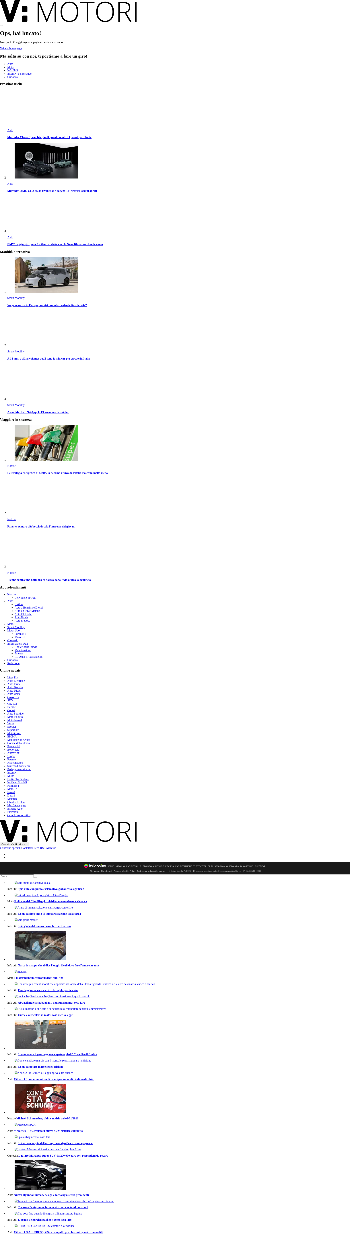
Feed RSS (39, 847)
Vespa (10, 723)
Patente (19, 653)
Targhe (11, 756)
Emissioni (13, 811)
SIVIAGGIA (219, 866)
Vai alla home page (11, 48)
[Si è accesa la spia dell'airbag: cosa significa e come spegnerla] (178, 1137)
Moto (10, 67)
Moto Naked (14, 720)
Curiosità (12, 77)
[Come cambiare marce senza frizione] (178, 1060)
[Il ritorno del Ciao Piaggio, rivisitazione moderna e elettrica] (178, 895)
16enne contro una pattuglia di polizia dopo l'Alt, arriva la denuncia (49, 579)
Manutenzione (23, 650)
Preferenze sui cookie (147, 871)
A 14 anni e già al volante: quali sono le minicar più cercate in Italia (48, 358)
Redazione (13, 663)
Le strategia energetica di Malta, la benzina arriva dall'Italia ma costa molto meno (57, 472)
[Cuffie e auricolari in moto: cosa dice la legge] (178, 1009)
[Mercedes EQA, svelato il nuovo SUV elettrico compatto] (178, 1124)
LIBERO (110, 866)
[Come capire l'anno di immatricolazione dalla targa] (178, 907)
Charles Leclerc (16, 802)
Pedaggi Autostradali (19, 769)
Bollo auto (13, 749)
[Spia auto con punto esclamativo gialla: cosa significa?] (178, 882)
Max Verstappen (16, 805)
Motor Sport (14, 630)
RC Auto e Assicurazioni (29, 656)
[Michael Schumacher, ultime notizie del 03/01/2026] (178, 1099)
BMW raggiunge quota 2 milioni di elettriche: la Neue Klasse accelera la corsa (55, 244)
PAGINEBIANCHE (183, 866)
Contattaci (27, 847)
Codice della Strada (26, 646)
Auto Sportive (15, 713)
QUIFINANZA (232, 866)
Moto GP (20, 637)
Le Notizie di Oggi (25, 597)
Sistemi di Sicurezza (18, 766)
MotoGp (12, 788)
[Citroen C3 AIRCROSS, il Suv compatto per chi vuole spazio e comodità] (178, 1226)
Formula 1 (20, 633)
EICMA (12, 736)
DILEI (210, 866)
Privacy (117, 871)
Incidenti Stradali (17, 782)
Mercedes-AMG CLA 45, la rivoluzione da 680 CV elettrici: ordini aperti (52, 190)
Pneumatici (13, 746)
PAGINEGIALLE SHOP (153, 866)
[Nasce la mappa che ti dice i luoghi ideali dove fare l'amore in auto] (178, 946)
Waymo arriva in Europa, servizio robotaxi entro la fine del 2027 (47, 305)
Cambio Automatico (18, 815)
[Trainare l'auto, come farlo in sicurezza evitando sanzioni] (178, 1201)
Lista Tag (12, 677)
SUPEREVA (260, 866)
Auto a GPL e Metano (27, 610)
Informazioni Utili (17, 643)
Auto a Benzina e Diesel (29, 607)
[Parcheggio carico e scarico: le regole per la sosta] (178, 984)
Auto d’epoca (22, 620)
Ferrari (11, 792)
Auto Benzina (15, 687)
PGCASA (169, 866)
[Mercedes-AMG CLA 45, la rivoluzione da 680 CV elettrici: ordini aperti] (178, 161)
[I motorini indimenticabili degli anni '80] (178, 971)
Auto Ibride (21, 617)
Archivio (51, 847)
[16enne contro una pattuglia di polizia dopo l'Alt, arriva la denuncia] (178, 550)
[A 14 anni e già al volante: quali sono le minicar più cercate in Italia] (178, 329)
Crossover (13, 697)
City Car (12, 703)
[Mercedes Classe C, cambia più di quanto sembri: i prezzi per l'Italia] (178, 107)
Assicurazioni (15, 762)
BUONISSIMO (246, 866)
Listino (19, 604)
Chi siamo (95, 871)
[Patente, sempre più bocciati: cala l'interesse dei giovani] (178, 496)
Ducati (11, 795)
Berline (11, 707)
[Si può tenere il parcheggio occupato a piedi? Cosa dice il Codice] (178, 1035)
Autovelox (13, 752)
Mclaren (12, 798)
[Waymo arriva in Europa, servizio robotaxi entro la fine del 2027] (178, 275)
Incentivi (12, 772)
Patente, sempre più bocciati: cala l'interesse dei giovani (41, 526)
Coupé (11, 710)
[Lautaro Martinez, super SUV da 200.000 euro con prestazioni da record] (178, 1149)
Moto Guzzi (14, 733)
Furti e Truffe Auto (18, 779)
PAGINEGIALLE (133, 866)
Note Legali (106, 871)
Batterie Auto (15, 808)
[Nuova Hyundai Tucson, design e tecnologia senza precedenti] (178, 1175)
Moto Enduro (15, 716)
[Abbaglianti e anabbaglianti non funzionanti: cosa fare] (178, 996)
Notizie (11, 465)
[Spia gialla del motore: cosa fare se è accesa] (178, 920)
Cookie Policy (128, 871)
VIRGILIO (120, 866)
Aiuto (162, 871)
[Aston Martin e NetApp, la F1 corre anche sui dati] (178, 382)
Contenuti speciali (10, 847)
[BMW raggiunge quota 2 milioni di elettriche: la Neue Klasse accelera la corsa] (178, 214)
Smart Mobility (16, 297)
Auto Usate (13, 693)
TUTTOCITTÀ (199, 866)
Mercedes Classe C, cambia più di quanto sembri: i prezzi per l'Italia (49, 137)
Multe (10, 775)
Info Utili (12, 70)
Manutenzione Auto (18, 739)
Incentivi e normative (19, 73)
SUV (10, 700)
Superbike (13, 729)
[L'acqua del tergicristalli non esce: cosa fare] (178, 1213)
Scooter (11, 726)
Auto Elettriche (23, 614)
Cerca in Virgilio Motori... (14, 844)
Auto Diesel (14, 690)
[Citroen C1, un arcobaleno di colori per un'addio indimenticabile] (178, 1073)
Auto (10, 63)
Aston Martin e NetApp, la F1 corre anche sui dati (38, 412)
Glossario (12, 640)
